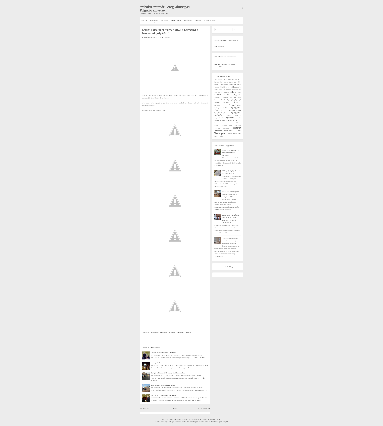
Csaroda (226, 82)
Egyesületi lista (219, 46)
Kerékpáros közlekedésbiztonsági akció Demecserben (168, 373)
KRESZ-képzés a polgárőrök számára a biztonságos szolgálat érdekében (231, 194)
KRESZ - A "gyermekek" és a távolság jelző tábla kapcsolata (230, 152)
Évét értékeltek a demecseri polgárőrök (163, 352)
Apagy (225, 79)
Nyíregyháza (235, 104)
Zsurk (239, 133)
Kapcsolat (198, 20)
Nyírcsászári (217, 105)
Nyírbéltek (226, 102)
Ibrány (227, 87)
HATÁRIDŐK (188, 20)
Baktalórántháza (232, 79)
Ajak (215, 79)
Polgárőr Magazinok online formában (226, 41)
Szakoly (217, 125)
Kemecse (217, 89)
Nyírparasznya (218, 120)
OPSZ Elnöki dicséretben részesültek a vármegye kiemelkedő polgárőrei (230, 240)
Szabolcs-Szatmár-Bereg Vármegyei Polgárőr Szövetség (165, 8)
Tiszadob (217, 128)
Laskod (239, 92)
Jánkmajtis (237, 87)
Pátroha (223, 123)
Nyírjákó (223, 118)
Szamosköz (224, 125)
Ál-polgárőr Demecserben (159, 363)
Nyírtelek (232, 120)
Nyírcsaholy (236, 102)
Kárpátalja (226, 92)
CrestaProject (164, 422)
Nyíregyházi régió (210, 20)
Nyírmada (230, 118)
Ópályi (221, 136)
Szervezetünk (154, 20)
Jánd (231, 87)
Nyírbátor (217, 102)
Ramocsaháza (230, 123)
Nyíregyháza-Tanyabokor (220, 113)
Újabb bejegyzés (145, 408)
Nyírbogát (238, 100)
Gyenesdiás (232, 84)
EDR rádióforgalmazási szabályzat (225, 57)
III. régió (223, 87)
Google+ (173, 333)
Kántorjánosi (218, 92)
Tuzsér (226, 131)
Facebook (155, 333)
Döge (239, 82)
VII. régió (238, 131)
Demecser (167, 37)
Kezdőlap (144, 20)
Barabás (216, 82)
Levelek (216, 95)
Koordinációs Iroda (236, 89)
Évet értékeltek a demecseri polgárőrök (163, 395)
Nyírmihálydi (238, 118)
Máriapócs (222, 95)
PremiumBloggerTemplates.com (197, 422)
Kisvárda (223, 89)
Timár (239, 125)
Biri (221, 82)
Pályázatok (165, 20)
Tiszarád (237, 127)
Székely (230, 125)
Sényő (235, 125)
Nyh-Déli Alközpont (229, 97)
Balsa (239, 79)
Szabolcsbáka (237, 123)
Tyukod (231, 131)
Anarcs (220, 79)
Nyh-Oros (224, 100)
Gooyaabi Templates (223, 422)
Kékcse (233, 92)
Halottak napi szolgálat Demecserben (163, 385)
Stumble (181, 333)
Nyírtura (238, 120)
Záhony (216, 136)
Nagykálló (217, 97)
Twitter (164, 333)
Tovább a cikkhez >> (200, 358)
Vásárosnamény (232, 133)
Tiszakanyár (226, 128)
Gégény (239, 84)
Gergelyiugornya (224, 84)
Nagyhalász (237, 95)
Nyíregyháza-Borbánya (221, 108)
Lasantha (183, 422)
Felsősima (216, 84)
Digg (189, 333)
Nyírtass (226, 120)
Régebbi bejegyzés (204, 408)
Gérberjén (216, 87)
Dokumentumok (176, 20)
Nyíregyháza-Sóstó (235, 110)
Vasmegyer (219, 133)
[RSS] (242, 7)
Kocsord (229, 89)
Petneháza (217, 123)
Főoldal (174, 408)
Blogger (231, 267)
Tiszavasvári (218, 131)
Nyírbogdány (231, 100)
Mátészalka (230, 95)
